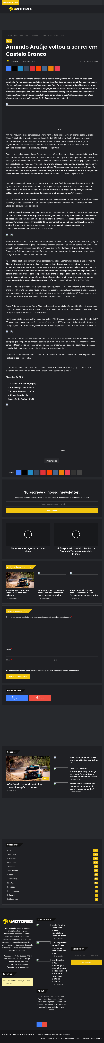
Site (55, 660)
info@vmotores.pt (21, 964)
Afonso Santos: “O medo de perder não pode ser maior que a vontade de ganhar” (51, 592)
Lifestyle (10, 883)
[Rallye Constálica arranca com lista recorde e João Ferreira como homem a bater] (84, 580)
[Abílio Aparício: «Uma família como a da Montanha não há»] (61, 761)
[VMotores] (20, 9)
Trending (10, 867)
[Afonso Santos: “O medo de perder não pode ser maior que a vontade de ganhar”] (52, 580)
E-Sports (10, 895)
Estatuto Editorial (82, 1038)
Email (9, 660)
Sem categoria (13, 891)
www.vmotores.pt (22, 967)
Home (9, 35)
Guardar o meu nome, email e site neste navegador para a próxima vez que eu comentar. (43, 671)
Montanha (11, 863)
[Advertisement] (52, 21)
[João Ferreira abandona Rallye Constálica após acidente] (20, 580)
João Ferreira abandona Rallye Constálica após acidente (17, 592)
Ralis (9, 41)
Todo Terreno (12, 871)
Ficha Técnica (96, 1038)
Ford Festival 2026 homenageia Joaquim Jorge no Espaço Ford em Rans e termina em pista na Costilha (83, 773)
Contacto (50, 1038)
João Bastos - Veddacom (61, 1034)
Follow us (7, 974)
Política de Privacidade (65, 1038)
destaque (52, 461)
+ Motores (11, 858)
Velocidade (11, 854)
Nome (9, 649)
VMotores (14, 61)
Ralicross (11, 887)
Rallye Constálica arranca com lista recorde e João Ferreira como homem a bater (84, 592)
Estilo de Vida (12, 899)
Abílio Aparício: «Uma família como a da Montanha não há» (84, 758)
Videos (10, 875)
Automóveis (18, 35)
